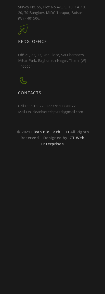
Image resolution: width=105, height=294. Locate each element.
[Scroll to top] (96, 285)
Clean (51, 131)
